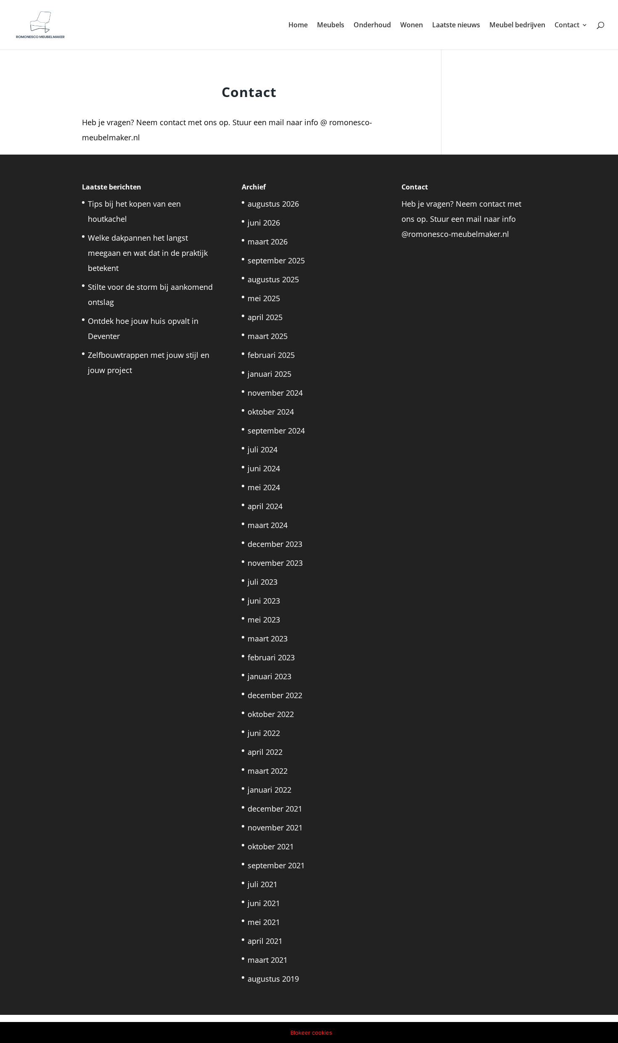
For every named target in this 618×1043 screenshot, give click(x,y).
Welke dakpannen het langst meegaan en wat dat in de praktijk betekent (148, 253)
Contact (567, 25)
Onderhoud (372, 25)
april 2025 (265, 317)
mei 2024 (264, 487)
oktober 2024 (271, 412)
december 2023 (275, 544)
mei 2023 (264, 620)
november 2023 (275, 563)
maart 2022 (268, 771)
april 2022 (265, 752)
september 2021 (276, 865)
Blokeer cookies (311, 1032)
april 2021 (265, 941)
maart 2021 (268, 960)
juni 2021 (264, 903)
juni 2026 (264, 223)
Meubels (330, 25)
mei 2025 (264, 298)
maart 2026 (268, 241)
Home (298, 25)
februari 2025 (271, 355)
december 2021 (275, 809)
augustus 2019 (273, 979)
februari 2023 (271, 657)
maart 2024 (268, 525)
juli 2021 (262, 884)
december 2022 (275, 695)
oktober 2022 (271, 714)
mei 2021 (264, 922)
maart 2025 (268, 336)
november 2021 (275, 827)
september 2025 (276, 260)
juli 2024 (262, 449)
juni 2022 (264, 733)
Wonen (411, 25)
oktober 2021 (271, 846)
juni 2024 (264, 468)
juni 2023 (264, 601)
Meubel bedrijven (517, 25)
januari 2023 (269, 676)
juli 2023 (262, 582)
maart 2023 (268, 638)
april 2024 (265, 506)
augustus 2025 (273, 279)
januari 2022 (269, 790)
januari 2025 (269, 374)
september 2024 (276, 431)
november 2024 (275, 393)
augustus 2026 (273, 204)
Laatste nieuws (456, 25)
